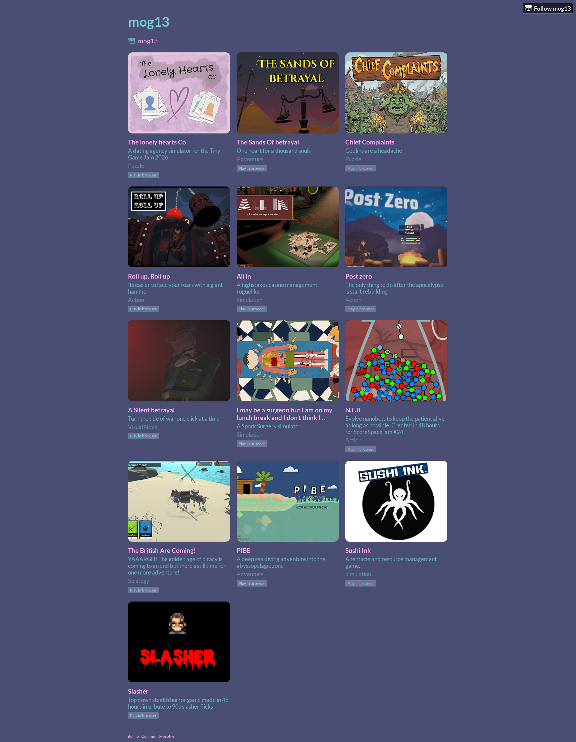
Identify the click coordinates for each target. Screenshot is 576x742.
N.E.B (352, 410)
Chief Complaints (369, 142)
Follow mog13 (552, 8)
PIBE (243, 550)
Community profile (157, 736)
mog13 (148, 41)
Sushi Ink (358, 550)
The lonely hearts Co (157, 142)
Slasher (138, 691)
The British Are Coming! (162, 550)
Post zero (358, 276)
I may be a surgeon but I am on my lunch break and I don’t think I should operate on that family (284, 417)
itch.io (133, 736)
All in (244, 276)
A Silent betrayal (151, 410)
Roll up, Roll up (149, 276)
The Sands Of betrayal (268, 142)
